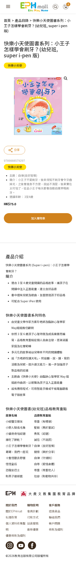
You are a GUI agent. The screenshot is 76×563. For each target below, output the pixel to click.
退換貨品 (54, 511)
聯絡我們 (54, 517)
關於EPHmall (14, 511)
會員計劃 (33, 511)
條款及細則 (56, 529)
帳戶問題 (54, 523)
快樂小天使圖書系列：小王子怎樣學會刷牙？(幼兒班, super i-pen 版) (37, 25)
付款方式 (33, 517)
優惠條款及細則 (16, 535)
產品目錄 (22, 20)
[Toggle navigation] (8, 6)
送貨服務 (33, 523)
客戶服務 (54, 505)
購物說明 (33, 505)
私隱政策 (11, 517)
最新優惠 (33, 529)
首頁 (7, 20)
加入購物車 (38, 218)
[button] (65, 78)
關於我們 (11, 505)
